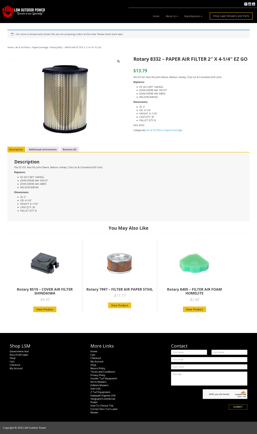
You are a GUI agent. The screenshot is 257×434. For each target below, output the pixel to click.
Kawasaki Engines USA (103, 395)
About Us (171, 16)
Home (156, 16)
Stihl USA (95, 388)
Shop (12, 358)
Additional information (43, 149)
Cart (12, 361)
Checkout (15, 365)
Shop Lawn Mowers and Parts (231, 16)
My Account (16, 368)
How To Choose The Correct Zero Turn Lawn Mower (103, 409)
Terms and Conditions (102, 371)
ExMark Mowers (99, 385)
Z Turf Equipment (100, 392)
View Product (44, 309)
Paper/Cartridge (40, 47)
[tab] (16, 150)
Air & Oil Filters (22, 47)
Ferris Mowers (98, 381)
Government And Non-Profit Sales (19, 353)
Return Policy (97, 368)
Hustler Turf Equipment (103, 378)
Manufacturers (192, 16)
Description (16, 149)
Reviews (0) (69, 149)
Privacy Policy (97, 375)
